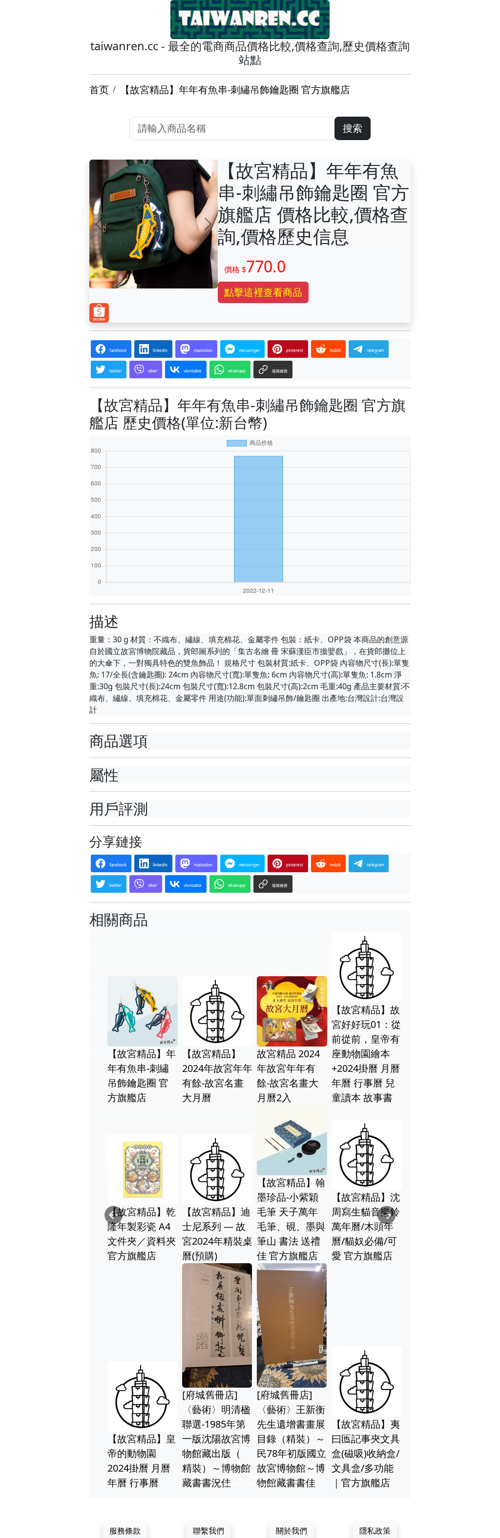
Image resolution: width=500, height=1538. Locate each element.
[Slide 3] (267, 1484)
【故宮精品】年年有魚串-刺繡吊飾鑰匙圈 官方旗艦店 (235, 89)
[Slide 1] (232, 1484)
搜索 (352, 128)
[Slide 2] (250, 1484)
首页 (99, 89)
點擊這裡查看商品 (263, 292)
